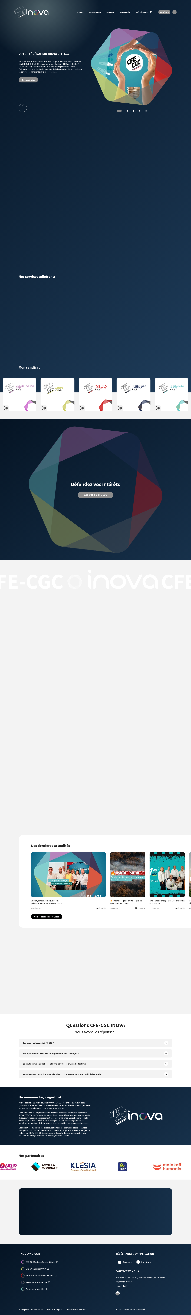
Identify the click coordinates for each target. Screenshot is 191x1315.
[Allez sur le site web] (42, 1166)
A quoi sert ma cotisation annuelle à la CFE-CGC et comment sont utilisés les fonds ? (62, 1074)
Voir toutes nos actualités (46, 916)
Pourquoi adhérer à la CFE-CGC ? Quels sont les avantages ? (51, 1053)
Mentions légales (54, 1309)
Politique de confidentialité (31, 1309)
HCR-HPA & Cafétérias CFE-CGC (40, 1275)
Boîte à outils (142, 12)
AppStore (127, 1262)
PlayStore (146, 1262)
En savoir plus (28, 80)
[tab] (119, 111)
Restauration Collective (36, 1282)
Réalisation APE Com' (76, 1309)
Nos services (95, 12)
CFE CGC (80, 12)
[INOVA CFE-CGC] (31, 12)
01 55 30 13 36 (121, 1286)
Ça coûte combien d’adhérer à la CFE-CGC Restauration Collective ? (54, 1063)
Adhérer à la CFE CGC (95, 494)
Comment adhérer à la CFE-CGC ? (38, 1043)
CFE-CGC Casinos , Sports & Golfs (40, 1262)
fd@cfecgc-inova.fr (124, 1281)
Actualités (125, 12)
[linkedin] (118, 1293)
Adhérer (164, 12)
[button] (174, 12)
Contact (110, 12)
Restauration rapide (35, 1289)
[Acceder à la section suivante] (23, 108)
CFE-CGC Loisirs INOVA (36, 1268)
